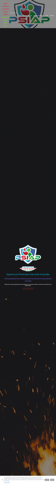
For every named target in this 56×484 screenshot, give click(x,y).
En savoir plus (7, 482)
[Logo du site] (5, 27)
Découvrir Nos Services (28, 288)
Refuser (52, 479)
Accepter (47, 479)
